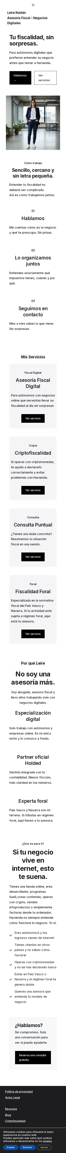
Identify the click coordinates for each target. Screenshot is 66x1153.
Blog (8, 1115)
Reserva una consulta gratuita (32, 1057)
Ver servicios (44, 78)
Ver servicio (33, 418)
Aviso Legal (12, 1097)
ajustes (47, 1141)
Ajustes (44, 1147)
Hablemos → (20, 78)
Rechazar (27, 1147)
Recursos (11, 1109)
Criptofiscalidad (15, 1121)
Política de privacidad (19, 1091)
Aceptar (11, 1147)
